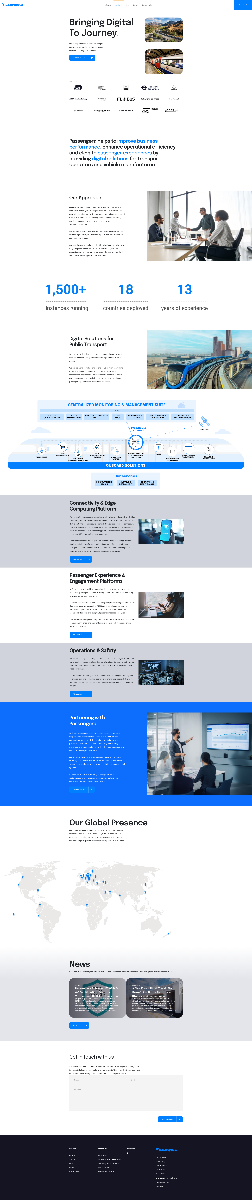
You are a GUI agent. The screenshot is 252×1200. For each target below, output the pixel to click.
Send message (167, 1119)
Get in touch (243, 5)
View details (77, 559)
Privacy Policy (160, 1161)
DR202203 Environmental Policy (166, 1178)
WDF (163, 1186)
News (127, 5)
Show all (76, 1025)
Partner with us (79, 790)
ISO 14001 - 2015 (161, 1157)
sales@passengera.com (106, 1172)
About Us (109, 5)
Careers (135, 5)
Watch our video (79, 58)
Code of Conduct (161, 1166)
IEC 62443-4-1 (160, 1174)
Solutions (118, 5)
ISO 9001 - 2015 (161, 1170)
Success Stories (147, 5)
